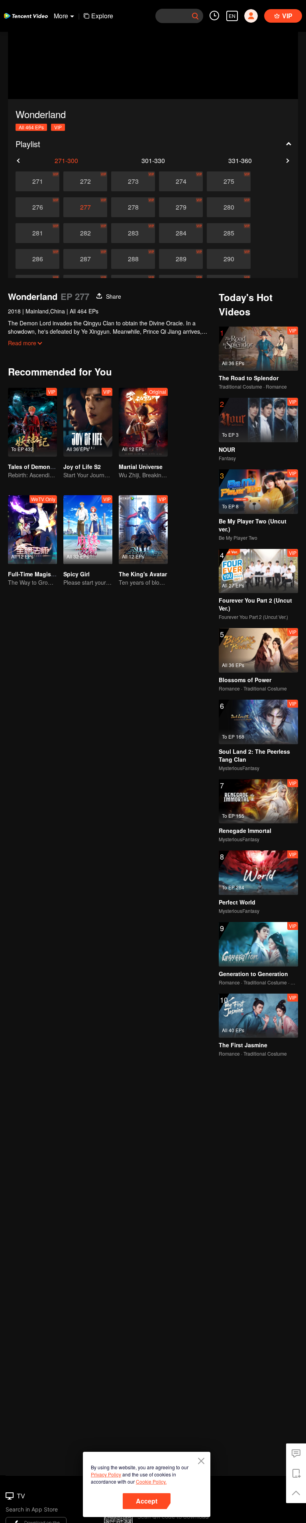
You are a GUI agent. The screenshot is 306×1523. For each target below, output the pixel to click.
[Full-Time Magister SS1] (32, 529)
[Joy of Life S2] (87, 422)
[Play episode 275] (229, 181)
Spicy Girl (76, 574)
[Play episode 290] (229, 259)
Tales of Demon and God (41, 467)
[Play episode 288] (133, 259)
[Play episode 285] (229, 233)
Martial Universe (141, 467)
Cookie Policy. (151, 1481)
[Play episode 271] (37, 181)
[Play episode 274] (181, 181)
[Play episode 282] (85, 233)
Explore (102, 15)
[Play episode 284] (181, 233)
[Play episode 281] (37, 233)
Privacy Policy (106, 1474)
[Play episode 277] (85, 207)
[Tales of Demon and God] (32, 422)
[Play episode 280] (229, 207)
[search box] (195, 16)
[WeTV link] (26, 16)
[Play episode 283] (133, 233)
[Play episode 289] (181, 259)
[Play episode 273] (133, 181)
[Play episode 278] (133, 207)
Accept (146, 1500)
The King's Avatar (143, 574)
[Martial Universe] (143, 422)
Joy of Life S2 (82, 467)
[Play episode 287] (85, 259)
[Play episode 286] (37, 259)
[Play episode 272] (85, 181)
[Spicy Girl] (87, 529)
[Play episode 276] (37, 207)
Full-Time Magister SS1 (39, 574)
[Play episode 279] (181, 207)
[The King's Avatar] (143, 529)
